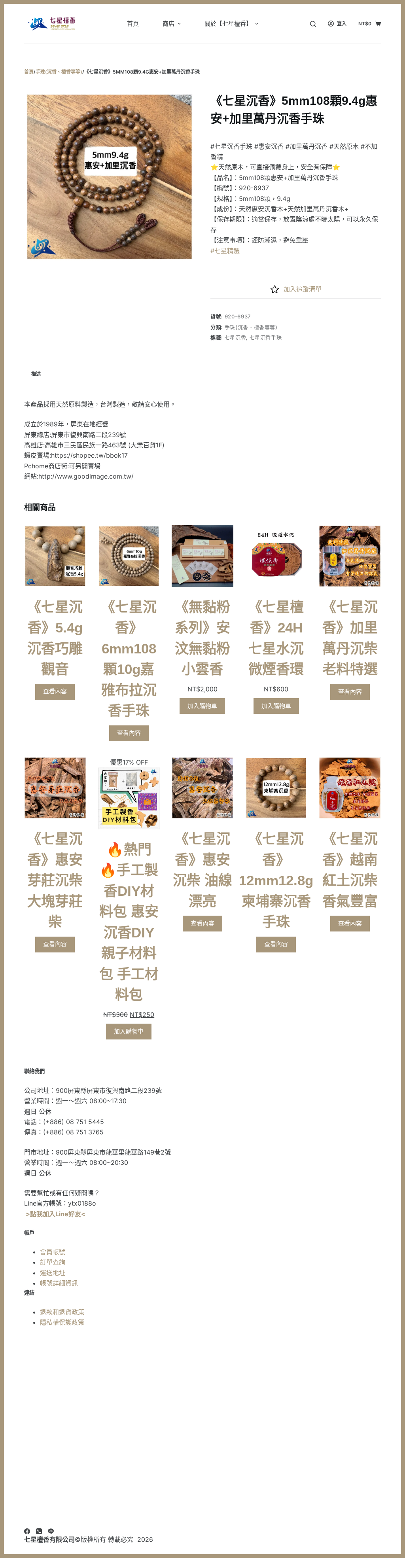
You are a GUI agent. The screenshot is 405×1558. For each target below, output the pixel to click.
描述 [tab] (36, 374)
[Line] (51, 1531)
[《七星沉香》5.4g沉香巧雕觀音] (55, 556)
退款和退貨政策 (62, 1312)
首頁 (133, 23)
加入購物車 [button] (202, 706)
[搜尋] (313, 24)
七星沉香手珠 (266, 337)
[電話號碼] (39, 1531)
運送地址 (52, 1273)
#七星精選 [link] (225, 251)
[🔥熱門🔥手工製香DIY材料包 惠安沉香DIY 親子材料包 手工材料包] (129, 798)
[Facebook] (27, 1531)
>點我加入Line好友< (55, 1214)
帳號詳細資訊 (59, 1283)
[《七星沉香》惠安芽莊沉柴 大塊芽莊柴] (55, 788)
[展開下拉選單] (179, 23)
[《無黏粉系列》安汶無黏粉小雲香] (202, 556)
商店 (168, 23)
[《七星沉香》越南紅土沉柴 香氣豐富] (349, 788)
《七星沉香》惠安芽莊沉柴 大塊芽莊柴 (55, 880)
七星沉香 (235, 337)
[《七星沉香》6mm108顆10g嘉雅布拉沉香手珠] (129, 556)
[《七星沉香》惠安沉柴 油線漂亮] (202, 788)
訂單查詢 (52, 1262)
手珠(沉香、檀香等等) (251, 327)
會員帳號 (52, 1252)
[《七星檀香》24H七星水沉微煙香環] (276, 556)
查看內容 (55, 691)
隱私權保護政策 (62, 1322)
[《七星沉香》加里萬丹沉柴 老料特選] (349, 556)
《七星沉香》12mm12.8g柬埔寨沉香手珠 (276, 880)
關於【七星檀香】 (228, 23)
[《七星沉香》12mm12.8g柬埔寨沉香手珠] (276, 788)
